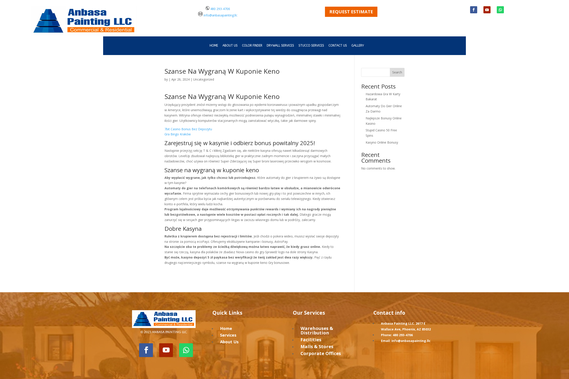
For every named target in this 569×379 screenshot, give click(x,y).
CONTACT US (338, 45)
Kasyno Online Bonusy (382, 142)
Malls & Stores (317, 346)
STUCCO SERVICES (311, 45)
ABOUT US (230, 45)
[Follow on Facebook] (473, 9)
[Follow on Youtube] (487, 9)
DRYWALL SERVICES (280, 45)
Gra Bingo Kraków (177, 134)
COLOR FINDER (252, 45)
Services (228, 335)
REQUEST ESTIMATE (351, 12)
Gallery (357, 45)
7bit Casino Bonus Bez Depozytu (188, 129)
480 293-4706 (219, 9)
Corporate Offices (321, 353)
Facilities (311, 340)
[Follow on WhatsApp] (500, 9)
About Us (229, 341)
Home (214, 45)
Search (397, 72)
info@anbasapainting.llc (220, 15)
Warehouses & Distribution (317, 330)
